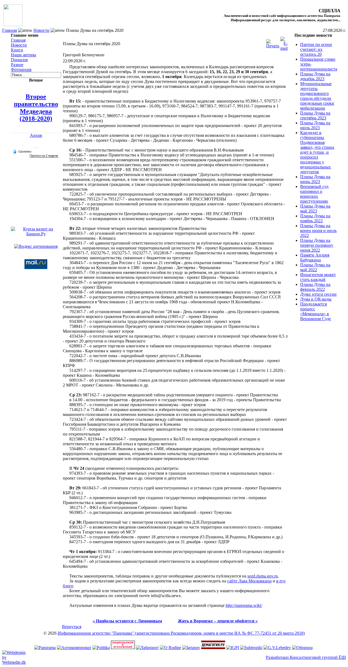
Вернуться (71, 626)
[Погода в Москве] (36, 148)
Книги (17, 50)
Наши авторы (23, 55)
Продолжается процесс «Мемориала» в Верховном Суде (315, 311)
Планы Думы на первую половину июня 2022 (316, 245)
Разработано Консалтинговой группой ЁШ (306, 657)
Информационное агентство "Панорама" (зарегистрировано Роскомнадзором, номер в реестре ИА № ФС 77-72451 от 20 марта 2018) (181, 633)
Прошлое (19, 59)
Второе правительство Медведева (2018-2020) (36, 107)
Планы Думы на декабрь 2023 (315, 76)
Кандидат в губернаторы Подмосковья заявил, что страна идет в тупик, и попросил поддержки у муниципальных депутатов (317, 152)
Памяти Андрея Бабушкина (314, 257)
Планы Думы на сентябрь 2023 (315, 115)
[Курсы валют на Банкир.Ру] (36, 233)
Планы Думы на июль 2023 (315, 125)
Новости (41, 30)
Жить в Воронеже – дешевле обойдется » (218, 621)
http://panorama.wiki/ (244, 605)
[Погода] (22, 151)
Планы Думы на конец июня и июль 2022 (318, 230)
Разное (17, 64)
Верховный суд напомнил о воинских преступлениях (314, 193)
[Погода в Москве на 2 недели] (44, 156)
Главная (9, 30)
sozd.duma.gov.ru (262, 576)
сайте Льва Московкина (249, 581)
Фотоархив (21, 69)
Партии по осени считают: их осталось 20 (316, 49)
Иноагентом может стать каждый (318, 277)
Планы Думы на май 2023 (315, 208)
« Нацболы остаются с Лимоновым (127, 621)
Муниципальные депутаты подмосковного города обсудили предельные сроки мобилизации (317, 95)
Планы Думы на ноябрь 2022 (315, 218)
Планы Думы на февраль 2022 (315, 287)
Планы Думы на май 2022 (315, 267)
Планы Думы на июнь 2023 (315, 179)
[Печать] (272, 42)
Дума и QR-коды (315, 299)
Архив (36, 135)
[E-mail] (284, 42)
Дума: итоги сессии (318, 294)
